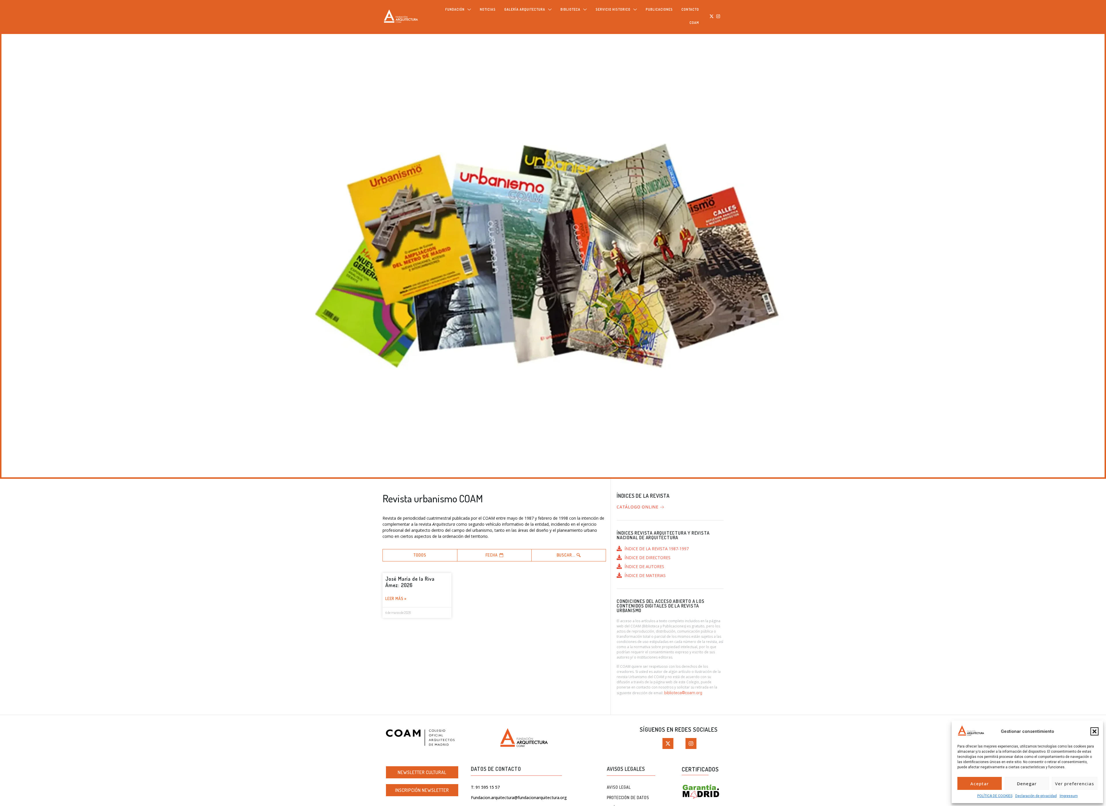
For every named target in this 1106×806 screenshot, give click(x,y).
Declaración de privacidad (1036, 796)
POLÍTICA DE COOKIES (994, 796)
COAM (694, 22)
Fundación (455, 9)
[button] (1094, 731)
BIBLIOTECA (570, 9)
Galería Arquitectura (524, 9)
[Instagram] (718, 16)
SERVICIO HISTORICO (613, 9)
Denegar (1027, 783)
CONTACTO (690, 9)
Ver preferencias (1074, 783)
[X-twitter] (711, 16)
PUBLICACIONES (659, 9)
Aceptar (979, 783)
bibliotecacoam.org (683, 692)
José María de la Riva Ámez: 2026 (410, 582)
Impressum (1069, 796)
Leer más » (396, 598)
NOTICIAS (488, 9)
